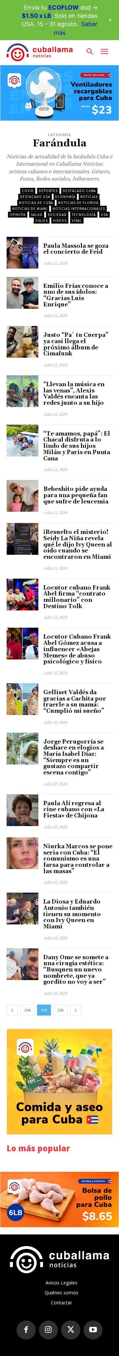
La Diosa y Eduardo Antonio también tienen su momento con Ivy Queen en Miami (72, 914)
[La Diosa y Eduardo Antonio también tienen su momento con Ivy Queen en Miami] (22, 908)
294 (27, 1010)
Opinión (18, 214)
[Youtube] (93, 1330)
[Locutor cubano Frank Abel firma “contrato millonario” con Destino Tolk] (22, 594)
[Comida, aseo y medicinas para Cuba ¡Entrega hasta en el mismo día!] (59, 1081)
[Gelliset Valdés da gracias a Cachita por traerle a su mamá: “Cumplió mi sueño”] (22, 699)
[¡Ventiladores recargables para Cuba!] (59, 93)
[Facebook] (26, 1330)
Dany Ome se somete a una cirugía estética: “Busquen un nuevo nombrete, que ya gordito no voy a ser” (75, 970)
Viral (77, 220)
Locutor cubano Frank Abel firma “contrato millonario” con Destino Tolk (76, 597)
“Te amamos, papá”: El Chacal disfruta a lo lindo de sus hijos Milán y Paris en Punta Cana (76, 446)
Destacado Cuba (79, 190)
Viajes (41, 220)
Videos (60, 220)
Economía (65, 196)
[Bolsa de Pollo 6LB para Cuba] (59, 1199)
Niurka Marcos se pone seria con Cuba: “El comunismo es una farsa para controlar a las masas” (77, 859)
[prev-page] (12, 1010)
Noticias (89, 196)
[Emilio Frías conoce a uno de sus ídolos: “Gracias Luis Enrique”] (22, 293)
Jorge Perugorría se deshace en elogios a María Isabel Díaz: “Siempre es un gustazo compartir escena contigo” (73, 757)
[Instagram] (48, 1330)
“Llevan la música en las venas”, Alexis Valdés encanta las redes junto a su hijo (73, 394)
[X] (70, 1330)
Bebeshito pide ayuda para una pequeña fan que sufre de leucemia (75, 495)
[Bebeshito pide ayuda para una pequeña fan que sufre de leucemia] (22, 496)
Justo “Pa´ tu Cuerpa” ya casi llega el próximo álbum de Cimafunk (75, 344)
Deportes (48, 190)
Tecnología (84, 214)
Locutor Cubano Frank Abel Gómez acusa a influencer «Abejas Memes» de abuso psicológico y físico (77, 649)
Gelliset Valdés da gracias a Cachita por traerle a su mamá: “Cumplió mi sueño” (74, 702)
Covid (28, 190)
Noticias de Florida (78, 202)
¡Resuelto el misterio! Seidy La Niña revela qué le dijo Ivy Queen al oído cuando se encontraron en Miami (77, 545)
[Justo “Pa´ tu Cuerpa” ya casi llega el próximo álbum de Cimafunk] (22, 342)
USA (104, 214)
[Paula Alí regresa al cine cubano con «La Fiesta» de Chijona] (22, 810)
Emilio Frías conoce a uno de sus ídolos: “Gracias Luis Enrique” (75, 295)
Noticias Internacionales (79, 208)
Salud (37, 214)
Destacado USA (35, 196)
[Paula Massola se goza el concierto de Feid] (22, 253)
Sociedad (57, 214)
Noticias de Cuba (36, 202)
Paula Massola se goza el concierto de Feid (75, 249)
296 (60, 1010)
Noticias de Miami (30, 208)
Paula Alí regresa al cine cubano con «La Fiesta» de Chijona (73, 809)
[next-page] (75, 1010)
